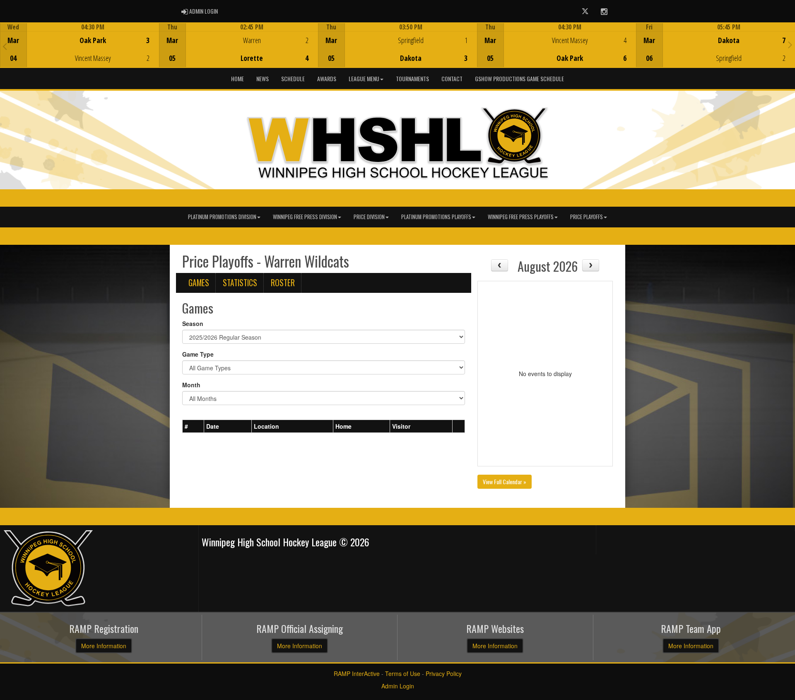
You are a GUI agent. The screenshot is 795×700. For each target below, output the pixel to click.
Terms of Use (402, 673)
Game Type (198, 354)
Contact (452, 78)
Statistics (240, 283)
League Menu (364, 78)
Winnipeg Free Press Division (305, 217)
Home (237, 78)
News (262, 78)
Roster (283, 283)
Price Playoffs (586, 217)
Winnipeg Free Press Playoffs (521, 217)
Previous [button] (5, 46)
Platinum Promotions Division (222, 217)
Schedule (293, 78)
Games (198, 283)
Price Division (369, 217)
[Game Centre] (80, 52)
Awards (326, 78)
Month (191, 385)
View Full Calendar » (504, 481)
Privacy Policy (444, 673)
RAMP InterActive (357, 673)
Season (192, 323)
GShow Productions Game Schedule (519, 78)
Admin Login (397, 686)
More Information (103, 646)
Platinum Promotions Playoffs (436, 217)
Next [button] (790, 44)
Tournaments (412, 78)
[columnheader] (193, 426)
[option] (79, 45)
